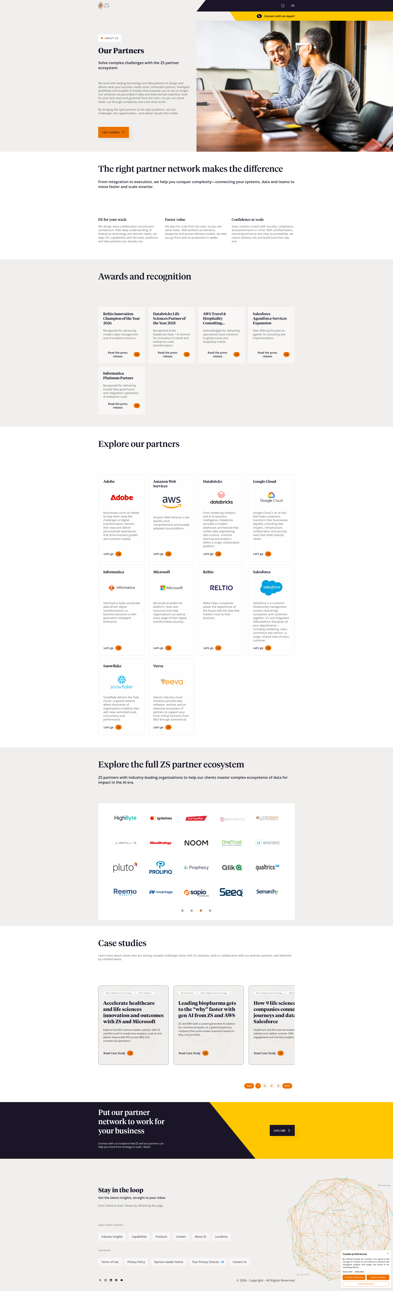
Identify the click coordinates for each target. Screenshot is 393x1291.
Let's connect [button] (111, 132)
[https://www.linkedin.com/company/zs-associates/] (111, 1280)
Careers (181, 1236)
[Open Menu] (293, 5)
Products (161, 1236)
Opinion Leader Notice (168, 1262)
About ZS (200, 1236)
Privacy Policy (136, 1262)
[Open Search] (283, 5)
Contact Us (240, 1262)
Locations (221, 1236)
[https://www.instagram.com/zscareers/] (105, 1280)
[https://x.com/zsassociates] (100, 1280)
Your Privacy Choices (205, 1262)
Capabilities (139, 1236)
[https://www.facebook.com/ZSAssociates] (116, 1280)
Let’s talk (279, 1130)
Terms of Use (110, 1262)
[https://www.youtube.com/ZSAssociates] (122, 1280)
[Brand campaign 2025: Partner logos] (196, 861)
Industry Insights (112, 1236)
